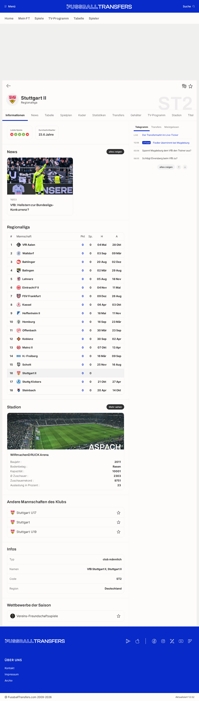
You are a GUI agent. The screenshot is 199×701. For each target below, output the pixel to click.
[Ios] (137, 641)
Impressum (12, 674)
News (34, 115)
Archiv (9, 680)
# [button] (11, 236)
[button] (10, 6)
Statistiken (99, 115)
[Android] (128, 641)
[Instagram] (163, 641)
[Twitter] (172, 641)
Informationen (15, 115)
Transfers (118, 115)
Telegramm (141, 126)
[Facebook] (154, 641)
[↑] (178, 167)
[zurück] (8, 86)
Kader (82, 115)
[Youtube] (181, 641)
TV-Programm (156, 115)
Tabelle (49, 115)
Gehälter (136, 115)
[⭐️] (190, 86)
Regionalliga (29, 102)
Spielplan (66, 115)
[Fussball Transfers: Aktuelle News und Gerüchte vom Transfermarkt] (99, 6)
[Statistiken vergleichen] (184, 86)
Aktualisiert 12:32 (184, 697)
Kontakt (9, 668)
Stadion (177, 115)
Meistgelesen (171, 126)
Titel (190, 115)
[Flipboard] (190, 641)
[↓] (185, 167)
